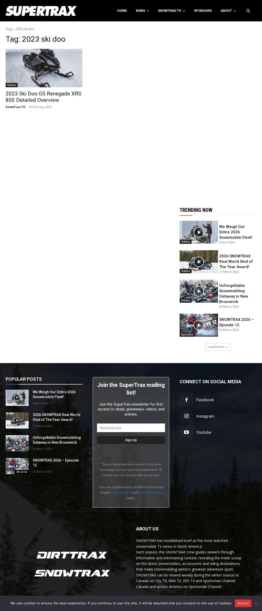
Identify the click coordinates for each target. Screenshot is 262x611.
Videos (11, 85)
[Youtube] (186, 432)
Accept (243, 603)
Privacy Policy (121, 492)
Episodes (187, 334)
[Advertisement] (218, 111)
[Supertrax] (27, 11)
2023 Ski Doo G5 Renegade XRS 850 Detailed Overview (43, 97)
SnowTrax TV (15, 107)
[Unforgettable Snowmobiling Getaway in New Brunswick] (199, 291)
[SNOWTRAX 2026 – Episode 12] (199, 325)
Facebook (205, 399)
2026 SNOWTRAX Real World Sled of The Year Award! (236, 261)
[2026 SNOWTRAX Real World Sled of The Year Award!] (199, 261)
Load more (216, 347)
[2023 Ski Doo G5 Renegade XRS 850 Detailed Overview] (44, 68)
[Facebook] (186, 400)
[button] (248, 11)
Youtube (203, 432)
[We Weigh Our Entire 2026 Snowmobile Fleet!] (199, 232)
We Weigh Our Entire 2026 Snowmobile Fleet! (235, 232)
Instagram (205, 416)
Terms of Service (150, 492)
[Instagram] (186, 416)
